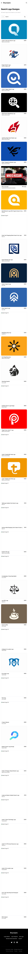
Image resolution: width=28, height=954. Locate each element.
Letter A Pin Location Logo (7, 868)
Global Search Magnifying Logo (8, 113)
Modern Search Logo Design (8, 746)
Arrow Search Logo (6, 308)
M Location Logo (5, 673)
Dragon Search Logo (6, 65)
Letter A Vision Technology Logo (9, 819)
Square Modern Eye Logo (7, 259)
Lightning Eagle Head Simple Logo (9, 138)
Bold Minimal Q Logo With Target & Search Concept (13, 211)
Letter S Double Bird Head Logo (8, 454)
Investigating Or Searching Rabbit (9, 576)
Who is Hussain (5, 186)
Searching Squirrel (6, 381)
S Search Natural (5, 722)
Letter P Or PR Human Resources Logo (10, 843)
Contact (20, 951)
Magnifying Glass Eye (6, 332)
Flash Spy (4, 697)
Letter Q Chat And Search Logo (8, 40)
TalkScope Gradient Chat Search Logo (10, 503)
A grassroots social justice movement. (8, 187)
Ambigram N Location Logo (7, 649)
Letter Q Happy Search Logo (8, 89)
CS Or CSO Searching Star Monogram (10, 892)
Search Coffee (5, 624)
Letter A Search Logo (6, 284)
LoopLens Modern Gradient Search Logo (10, 795)
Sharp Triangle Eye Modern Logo (9, 162)
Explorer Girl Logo (5, 551)
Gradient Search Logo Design (8, 405)
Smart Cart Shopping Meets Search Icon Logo (12, 235)
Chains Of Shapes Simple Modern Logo (10, 770)
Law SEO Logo (5, 600)
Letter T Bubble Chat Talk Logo (8, 478)
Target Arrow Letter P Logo (8, 430)
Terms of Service (9, 951)
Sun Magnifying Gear (6, 357)
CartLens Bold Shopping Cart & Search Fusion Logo (13, 527)
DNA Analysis (5, 917)
